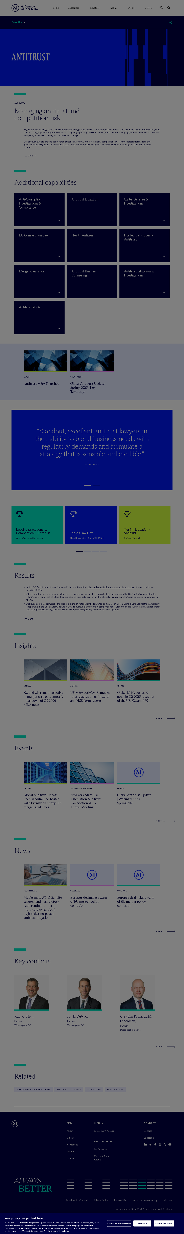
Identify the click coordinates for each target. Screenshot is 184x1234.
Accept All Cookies (163, 1223)
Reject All (142, 1223)
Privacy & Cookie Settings (119, 1223)
